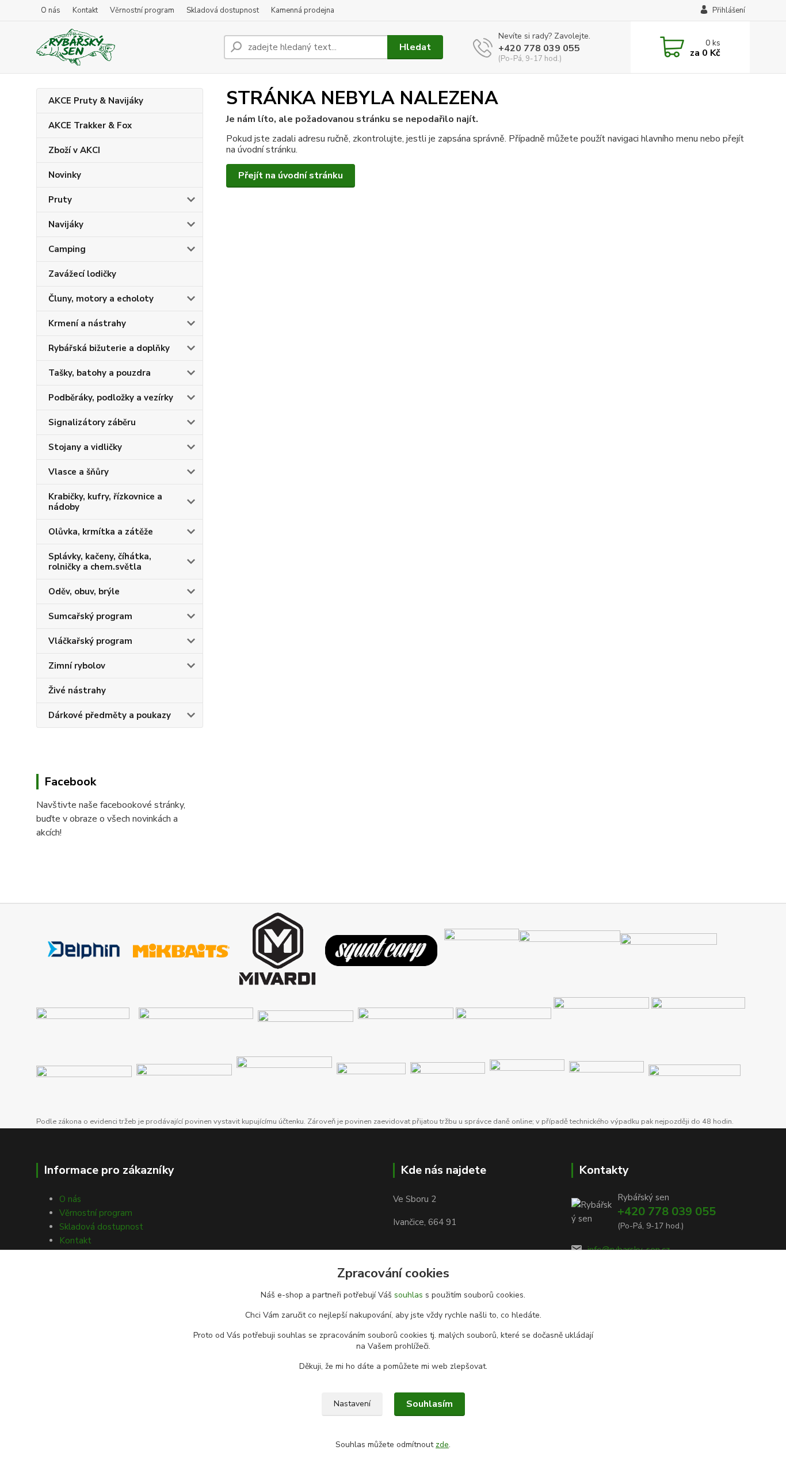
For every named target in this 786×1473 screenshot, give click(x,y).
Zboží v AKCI (74, 150)
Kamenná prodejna (302, 10)
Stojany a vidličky (85, 447)
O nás (50, 10)
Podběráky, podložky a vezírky (110, 397)
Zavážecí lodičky (82, 274)
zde (442, 1444)
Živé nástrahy (77, 690)
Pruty (60, 199)
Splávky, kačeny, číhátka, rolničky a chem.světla (99, 562)
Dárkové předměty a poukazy (109, 715)
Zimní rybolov (76, 665)
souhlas (408, 1294)
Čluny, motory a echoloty (101, 298)
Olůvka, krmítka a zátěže (100, 531)
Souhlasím (429, 1404)
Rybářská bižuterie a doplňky (109, 348)
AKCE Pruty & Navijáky (95, 100)
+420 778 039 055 (539, 48)
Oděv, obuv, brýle (84, 591)
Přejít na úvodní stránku (290, 175)
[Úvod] (125, 47)
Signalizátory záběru (92, 422)
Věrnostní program (142, 10)
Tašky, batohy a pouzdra (99, 373)
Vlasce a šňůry (78, 472)
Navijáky (65, 224)
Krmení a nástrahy (87, 323)
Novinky (64, 175)
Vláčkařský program (90, 641)
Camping (67, 249)
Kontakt (85, 10)
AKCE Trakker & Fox (90, 125)
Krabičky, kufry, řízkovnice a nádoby (105, 502)
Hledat (415, 47)
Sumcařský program (90, 616)
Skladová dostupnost (222, 10)
